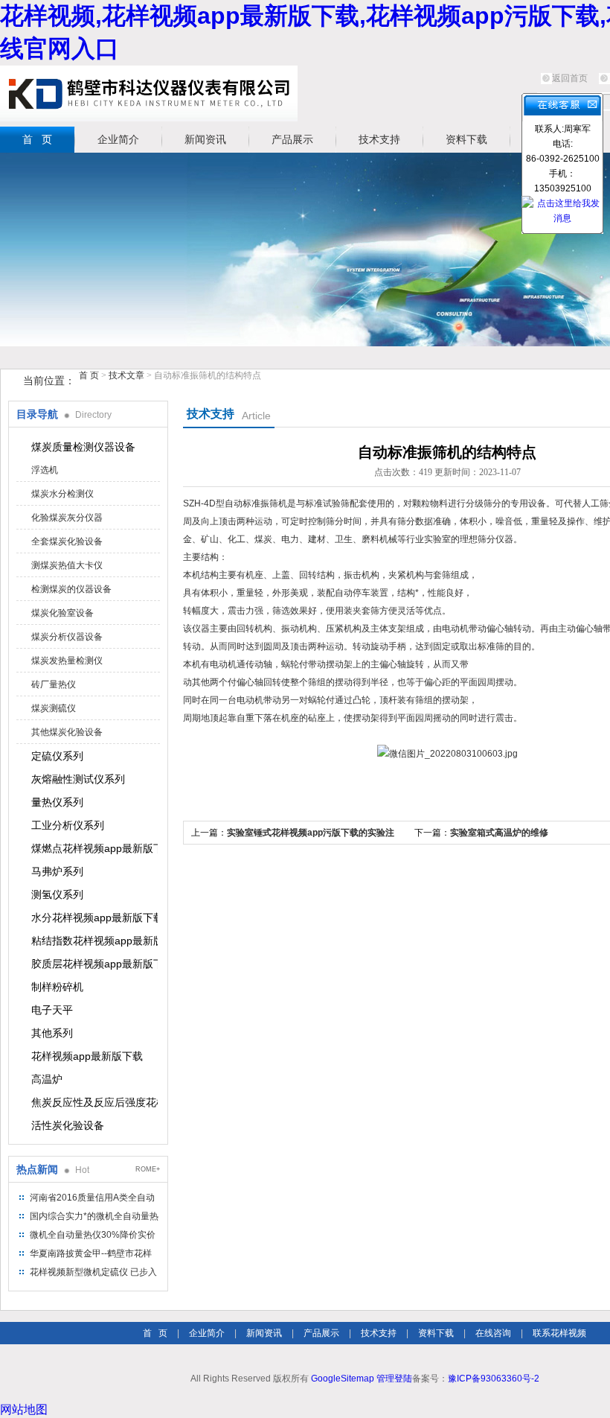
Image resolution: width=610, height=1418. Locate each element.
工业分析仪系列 (67, 825)
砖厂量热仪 (53, 684)
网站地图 (24, 1409)
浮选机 (44, 470)
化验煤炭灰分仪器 (67, 517)
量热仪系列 (57, 802)
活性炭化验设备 (67, 1125)
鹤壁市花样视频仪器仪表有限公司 (149, 93)
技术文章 (126, 375)
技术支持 (379, 139)
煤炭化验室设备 (62, 613)
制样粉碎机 (57, 987)
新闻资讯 (205, 139)
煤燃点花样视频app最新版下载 (94, 848)
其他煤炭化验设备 (67, 732)
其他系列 (52, 1033)
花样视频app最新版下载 (87, 1056)
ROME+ (147, 1169)
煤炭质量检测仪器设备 (83, 447)
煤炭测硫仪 (53, 708)
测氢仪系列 (57, 894)
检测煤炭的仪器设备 (71, 589)
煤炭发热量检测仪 (67, 660)
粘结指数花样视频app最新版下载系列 (94, 941)
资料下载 (466, 139)
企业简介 (118, 139)
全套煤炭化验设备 (67, 541)
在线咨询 (493, 1333)
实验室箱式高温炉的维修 (499, 832)
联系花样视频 (559, 1333)
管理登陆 (394, 1378)
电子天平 (52, 1010)
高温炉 (46, 1079)
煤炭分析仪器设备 (67, 637)
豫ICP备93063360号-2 (493, 1378)
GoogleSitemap (342, 1378)
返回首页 (570, 78)
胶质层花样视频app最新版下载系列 (94, 964)
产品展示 (292, 139)
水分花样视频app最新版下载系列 (94, 917)
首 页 (37, 139)
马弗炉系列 (57, 871)
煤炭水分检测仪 (62, 494)
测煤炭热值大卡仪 (67, 565)
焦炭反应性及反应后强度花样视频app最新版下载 (94, 1102)
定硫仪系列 (57, 756)
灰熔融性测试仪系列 (78, 779)
